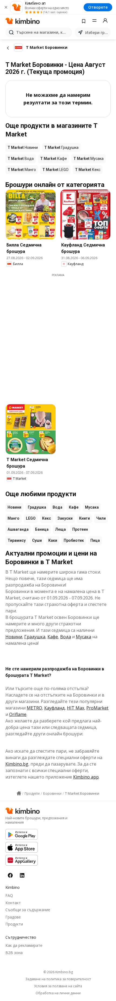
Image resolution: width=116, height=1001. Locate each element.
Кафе (74, 507)
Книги (84, 518)
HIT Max (75, 708)
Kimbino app (86, 777)
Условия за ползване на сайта (58, 986)
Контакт (13, 902)
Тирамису (17, 540)
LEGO (31, 518)
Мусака (92, 507)
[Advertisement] (58, 335)
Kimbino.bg (16, 764)
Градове (13, 917)
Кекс (46, 518)
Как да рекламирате (23, 945)
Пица (95, 540)
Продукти (14, 924)
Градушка (37, 507)
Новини (14, 507)
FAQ (9, 895)
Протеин (80, 529)
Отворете (98, 7)
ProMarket (97, 708)
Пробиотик (74, 540)
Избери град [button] (96, 32)
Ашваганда (18, 529)
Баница (42, 529)
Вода (57, 507)
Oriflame (17, 714)
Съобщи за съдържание (27, 909)
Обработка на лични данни (58, 993)
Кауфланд (54, 708)
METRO (34, 708)
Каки (52, 540)
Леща (60, 529)
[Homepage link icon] (19, 793)
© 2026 (58, 972)
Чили (101, 518)
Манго (13, 518)
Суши (37, 540)
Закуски (65, 518)
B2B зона (14, 952)
